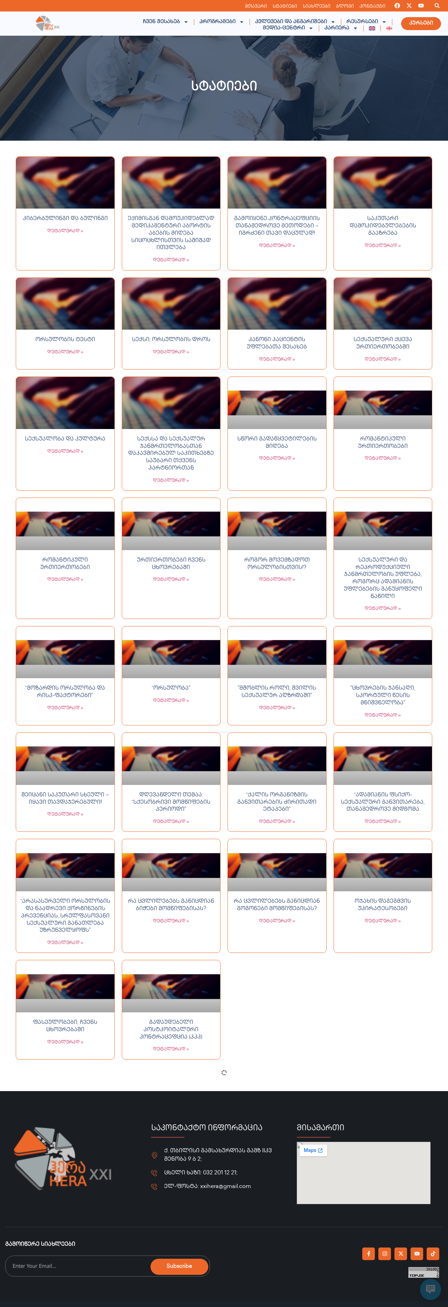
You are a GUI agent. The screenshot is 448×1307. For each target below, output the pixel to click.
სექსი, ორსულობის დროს (171, 340)
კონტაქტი (372, 6)
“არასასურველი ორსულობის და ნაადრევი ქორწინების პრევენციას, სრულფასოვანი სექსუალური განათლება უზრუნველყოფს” (65, 916)
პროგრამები (218, 22)
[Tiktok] (433, 1254)
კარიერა (336, 28)
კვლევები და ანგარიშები (291, 22)
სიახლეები (316, 6)
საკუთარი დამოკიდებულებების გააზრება (383, 226)
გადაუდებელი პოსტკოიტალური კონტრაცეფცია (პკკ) (171, 1030)
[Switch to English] (372, 28)
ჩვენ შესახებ (161, 22)
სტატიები (285, 6)
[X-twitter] (409, 5)
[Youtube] (421, 5)
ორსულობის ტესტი (65, 340)
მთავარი (256, 6)
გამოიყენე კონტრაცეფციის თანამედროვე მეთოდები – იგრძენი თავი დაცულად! (277, 226)
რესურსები (362, 22)
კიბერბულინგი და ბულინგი (65, 219)
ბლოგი (345, 6)
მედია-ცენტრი (284, 28)
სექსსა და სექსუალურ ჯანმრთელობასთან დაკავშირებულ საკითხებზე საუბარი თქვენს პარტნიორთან (171, 453)
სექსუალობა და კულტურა (65, 439)
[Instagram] (384, 1254)
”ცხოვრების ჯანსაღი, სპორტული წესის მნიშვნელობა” (382, 696)
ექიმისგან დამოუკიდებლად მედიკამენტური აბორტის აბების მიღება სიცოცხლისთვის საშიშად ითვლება (171, 233)
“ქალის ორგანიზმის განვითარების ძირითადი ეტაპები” (276, 802)
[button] (437, 5)
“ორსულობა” (171, 688)
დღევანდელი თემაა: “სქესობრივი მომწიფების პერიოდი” (171, 802)
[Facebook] (397, 5)
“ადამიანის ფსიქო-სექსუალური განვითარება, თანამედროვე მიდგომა (383, 802)
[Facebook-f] (368, 1254)
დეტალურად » (65, 231)
